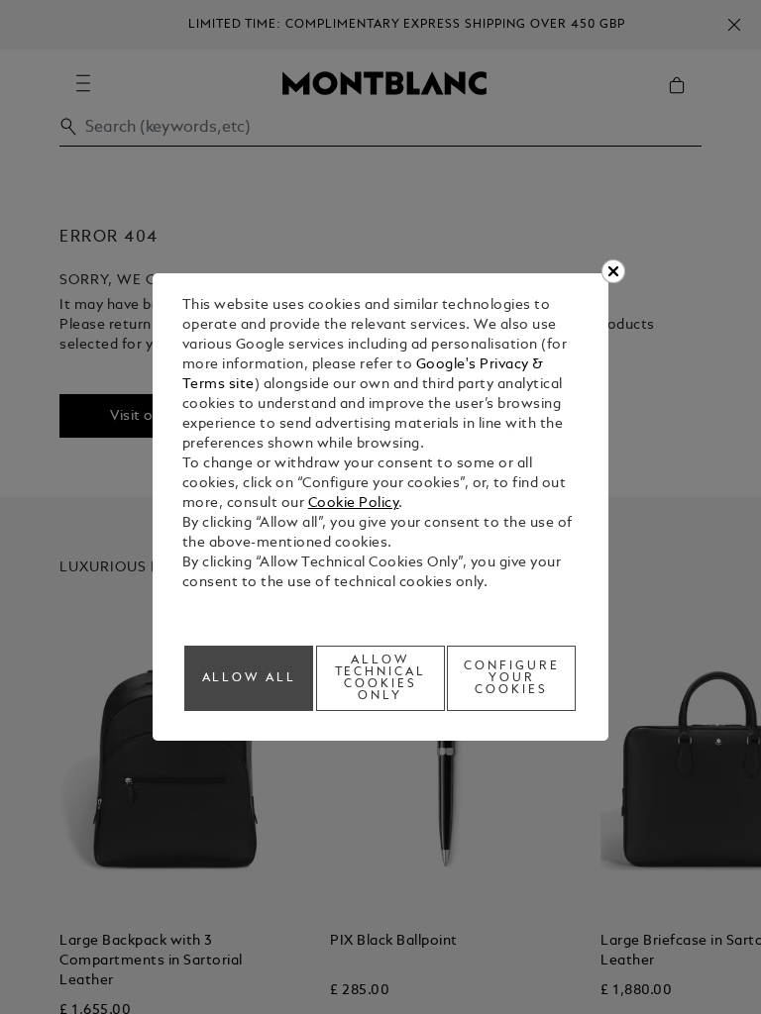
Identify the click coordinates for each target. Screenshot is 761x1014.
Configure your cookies (512, 678)
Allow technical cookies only (381, 678)
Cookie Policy (353, 503)
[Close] (613, 271)
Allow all (249, 678)
